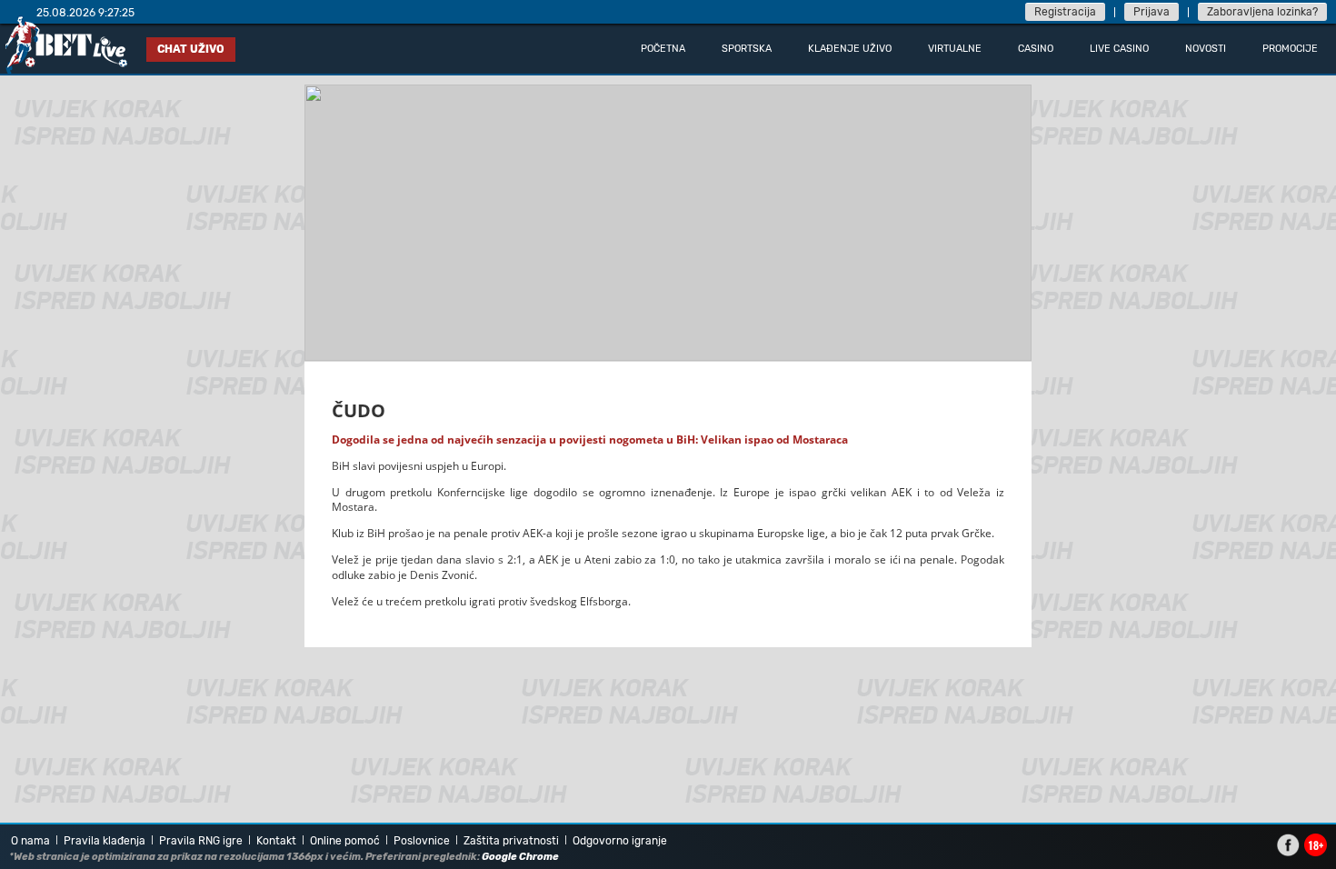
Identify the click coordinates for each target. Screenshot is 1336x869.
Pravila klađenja (104, 840)
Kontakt (276, 840)
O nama (30, 840)
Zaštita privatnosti (511, 840)
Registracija (1065, 11)
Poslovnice (422, 840)
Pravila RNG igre (201, 840)
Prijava (1151, 11)
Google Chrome (520, 857)
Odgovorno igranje (620, 840)
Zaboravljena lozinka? (1262, 11)
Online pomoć (345, 840)
